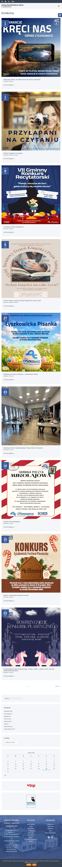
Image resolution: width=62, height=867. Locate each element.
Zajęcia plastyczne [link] (8, 729)
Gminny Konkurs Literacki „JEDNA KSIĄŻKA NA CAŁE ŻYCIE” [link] (22, 300)
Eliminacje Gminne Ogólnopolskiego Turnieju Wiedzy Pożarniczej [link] (23, 448)
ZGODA (29, 864)
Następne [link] (57, 686)
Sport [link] (5, 724)
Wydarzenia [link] (7, 726)
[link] (60, 15)
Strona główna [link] (31, 824)
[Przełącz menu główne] (59, 6)
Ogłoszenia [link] (7, 721)
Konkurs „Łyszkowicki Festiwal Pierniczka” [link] (16, 595)
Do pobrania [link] (31, 835)
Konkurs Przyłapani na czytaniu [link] (12, 153)
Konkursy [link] (6, 718)
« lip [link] (5, 775)
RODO (34, 864)
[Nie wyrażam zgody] (60, 863)
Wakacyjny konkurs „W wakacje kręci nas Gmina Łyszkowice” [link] (22, 79)
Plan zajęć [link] (31, 833)
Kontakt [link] (31, 837)
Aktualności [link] (7, 711)
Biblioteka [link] (6, 716)
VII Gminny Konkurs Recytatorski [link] (13, 227)
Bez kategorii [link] (7, 713)
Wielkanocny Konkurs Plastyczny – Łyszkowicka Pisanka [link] (20, 374)
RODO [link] (31, 841)
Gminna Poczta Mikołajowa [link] (11, 521)
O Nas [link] (31, 826)
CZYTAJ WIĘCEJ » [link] (8, 85)
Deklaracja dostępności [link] (31, 839)
